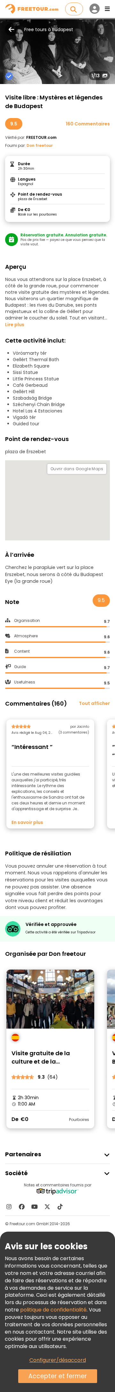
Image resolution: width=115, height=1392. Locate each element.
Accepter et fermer (57, 1376)
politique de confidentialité (53, 1309)
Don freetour (40, 145)
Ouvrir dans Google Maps (76, 468)
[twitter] (47, 1206)
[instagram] (9, 1206)
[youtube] (34, 1206)
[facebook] (22, 1206)
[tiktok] (60, 1206)
